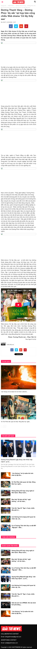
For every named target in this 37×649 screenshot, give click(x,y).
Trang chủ (3, 5)
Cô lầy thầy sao (10, 344)
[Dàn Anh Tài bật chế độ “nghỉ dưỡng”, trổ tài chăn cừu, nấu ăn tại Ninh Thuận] (5, 501)
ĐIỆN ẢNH (11, 5)
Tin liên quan (6, 361)
